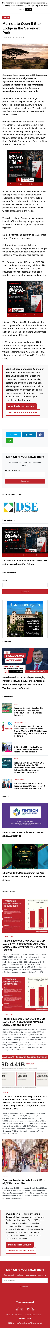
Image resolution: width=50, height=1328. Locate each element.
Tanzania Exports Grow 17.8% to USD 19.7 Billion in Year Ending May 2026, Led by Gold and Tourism (23, 1022)
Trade (16, 759)
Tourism (6, 17)
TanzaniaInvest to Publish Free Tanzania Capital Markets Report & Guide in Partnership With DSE (29, 786)
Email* (4, 581)
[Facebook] (28, 1308)
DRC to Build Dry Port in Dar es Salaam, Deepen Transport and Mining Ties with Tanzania (28, 749)
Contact (9, 1315)
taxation (18, 390)
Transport (23, 743)
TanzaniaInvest (25, 1302)
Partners (18, 1315)
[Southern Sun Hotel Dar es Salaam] (25, 619)
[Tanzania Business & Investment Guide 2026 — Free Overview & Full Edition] (25, 541)
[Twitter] (17, 1308)
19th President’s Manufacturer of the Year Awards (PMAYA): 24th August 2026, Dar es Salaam (24, 876)
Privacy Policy (25, 1318)
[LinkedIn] (22, 1308)
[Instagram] (33, 1308)
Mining (16, 743)
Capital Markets (19, 722)
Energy (16, 704)
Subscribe (24, 1287)
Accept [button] (29, 9)
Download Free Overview (21, 406)
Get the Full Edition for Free (22, 412)
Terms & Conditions (33, 1315)
